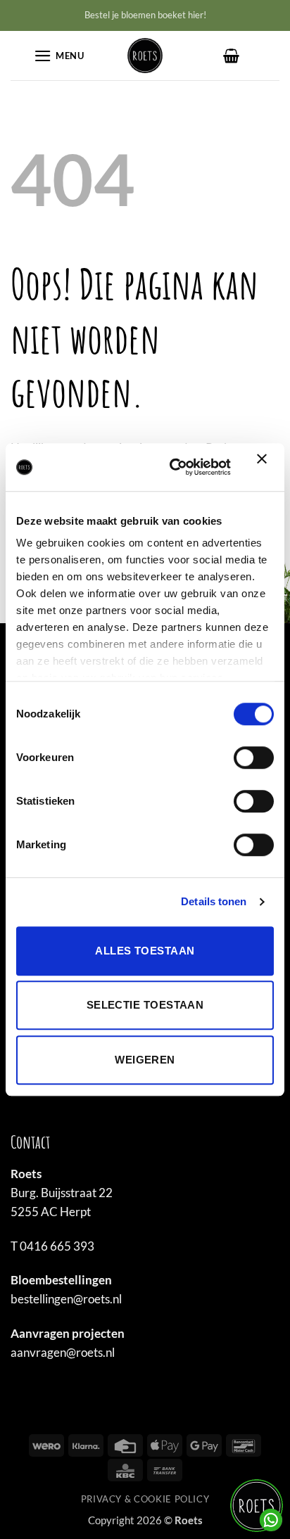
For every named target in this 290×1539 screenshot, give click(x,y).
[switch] (254, 757)
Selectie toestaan (145, 1005)
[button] (59, 56)
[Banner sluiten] (265, 467)
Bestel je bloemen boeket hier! (145, 15)
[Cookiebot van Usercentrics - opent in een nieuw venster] (173, 467)
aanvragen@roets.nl (63, 1352)
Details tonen (213, 901)
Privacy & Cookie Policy (145, 1499)
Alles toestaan (144, 951)
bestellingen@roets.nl (66, 1298)
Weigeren (145, 1060)
